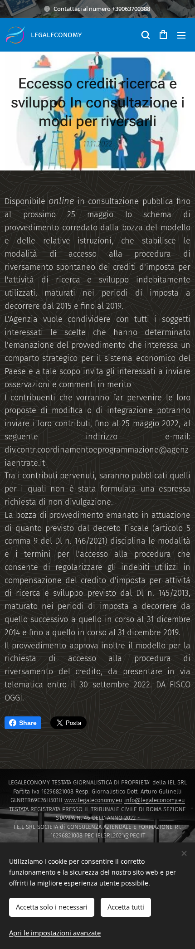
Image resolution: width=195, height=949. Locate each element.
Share (28, 722)
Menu (181, 35)
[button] (145, 35)
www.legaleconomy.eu (93, 800)
